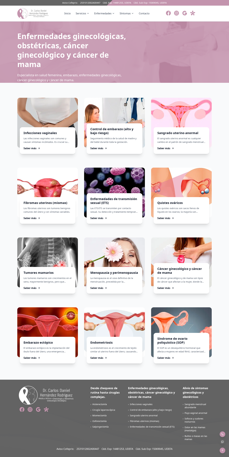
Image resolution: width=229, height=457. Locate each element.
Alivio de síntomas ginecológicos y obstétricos (195, 392)
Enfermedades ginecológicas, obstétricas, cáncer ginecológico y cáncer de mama (151, 392)
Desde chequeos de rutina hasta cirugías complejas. (105, 392)
